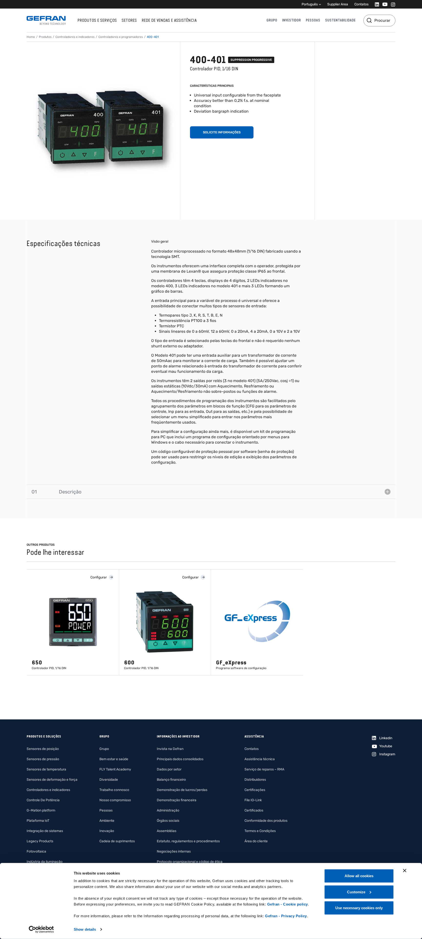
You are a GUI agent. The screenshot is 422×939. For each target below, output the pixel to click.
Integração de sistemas (45, 831)
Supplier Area (337, 4)
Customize (356, 892)
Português (310, 4)
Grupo (271, 20)
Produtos (45, 37)
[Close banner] (404, 870)
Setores (129, 20)
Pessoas (313, 20)
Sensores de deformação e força (52, 780)
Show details (85, 929)
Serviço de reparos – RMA (264, 769)
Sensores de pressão (43, 759)
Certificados (253, 810)
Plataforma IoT (38, 821)
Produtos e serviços (97, 20)
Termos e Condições (260, 831)
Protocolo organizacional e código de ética (189, 862)
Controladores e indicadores (75, 37)
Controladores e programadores (120, 37)
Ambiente (106, 821)
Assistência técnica (259, 759)
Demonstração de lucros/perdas (182, 790)
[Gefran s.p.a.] (46, 20)
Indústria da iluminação (45, 862)
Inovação (106, 831)
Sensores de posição (43, 749)
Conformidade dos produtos (265, 821)
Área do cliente (256, 841)
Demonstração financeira (176, 800)
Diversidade (108, 780)
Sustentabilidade (340, 20)
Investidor (291, 20)
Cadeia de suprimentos (117, 841)
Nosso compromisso (115, 800)
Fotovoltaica (36, 851)
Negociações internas (174, 851)
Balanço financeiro (171, 780)
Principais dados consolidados (180, 759)
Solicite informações (222, 132)
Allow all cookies (359, 876)
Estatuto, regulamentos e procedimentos (188, 841)
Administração (168, 810)
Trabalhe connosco (114, 790)
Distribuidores (255, 780)
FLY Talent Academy (115, 769)
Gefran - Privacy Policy (286, 916)
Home (31, 37)
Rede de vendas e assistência (169, 20)
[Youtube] (383, 4)
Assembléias (166, 831)
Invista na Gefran (170, 749)
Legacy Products (40, 841)
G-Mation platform (41, 810)
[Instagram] (391, 4)
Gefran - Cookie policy (287, 904)
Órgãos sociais (168, 821)
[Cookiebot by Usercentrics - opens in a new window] (41, 929)
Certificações (254, 790)
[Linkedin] (375, 4)
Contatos (361, 4)
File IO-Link (253, 800)
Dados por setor (169, 769)
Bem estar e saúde (113, 759)
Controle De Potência (43, 800)
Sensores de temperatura (46, 769)
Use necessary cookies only (359, 908)
